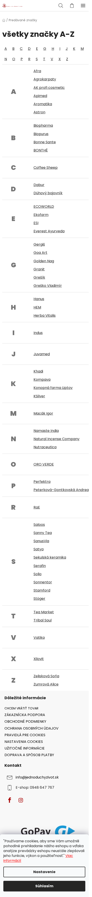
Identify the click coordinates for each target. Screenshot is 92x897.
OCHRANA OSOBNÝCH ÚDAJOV (31, 728)
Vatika (39, 637)
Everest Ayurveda (49, 231)
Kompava (41, 379)
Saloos (39, 524)
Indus (38, 332)
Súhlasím (44, 886)
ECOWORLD (43, 206)
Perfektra (41, 481)
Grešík (39, 277)
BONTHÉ (40, 150)
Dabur (38, 184)
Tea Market (43, 612)
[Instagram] (21, 800)
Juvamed (41, 354)
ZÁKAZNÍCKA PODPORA (24, 714)
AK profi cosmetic (49, 87)
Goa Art (40, 252)
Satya (38, 549)
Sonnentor (42, 582)
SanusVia (41, 541)
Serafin (39, 565)
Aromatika (42, 104)
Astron (39, 112)
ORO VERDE (43, 464)
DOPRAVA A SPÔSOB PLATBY (29, 754)
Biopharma (43, 125)
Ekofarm (40, 214)
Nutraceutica (44, 447)
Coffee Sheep (45, 167)
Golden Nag (43, 261)
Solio (37, 574)
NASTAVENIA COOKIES (23, 741)
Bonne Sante (44, 142)
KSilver (39, 396)
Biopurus (40, 133)
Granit (39, 269)
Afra (37, 71)
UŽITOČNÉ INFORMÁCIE (24, 748)
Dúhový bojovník (48, 193)
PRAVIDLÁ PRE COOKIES (24, 735)
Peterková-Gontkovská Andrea (61, 489)
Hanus (38, 298)
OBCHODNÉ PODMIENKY (25, 721)
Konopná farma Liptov (53, 387)
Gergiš (39, 244)
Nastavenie (44, 871)
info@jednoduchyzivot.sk (37, 777)
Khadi (38, 371)
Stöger (39, 598)
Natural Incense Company (56, 438)
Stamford (41, 590)
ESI (35, 222)
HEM (37, 307)
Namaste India (46, 430)
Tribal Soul (42, 620)
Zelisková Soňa (46, 676)
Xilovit (38, 658)
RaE (36, 507)
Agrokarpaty (44, 79)
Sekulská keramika (49, 557)
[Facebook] (9, 800)
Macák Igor (43, 413)
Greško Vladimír (47, 285)
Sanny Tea (42, 532)
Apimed (40, 95)
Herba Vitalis (44, 315)
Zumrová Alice (46, 684)
